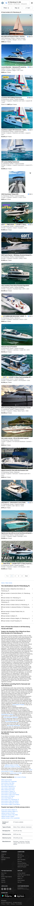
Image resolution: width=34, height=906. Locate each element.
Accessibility (19, 904)
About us (3, 854)
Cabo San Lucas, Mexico (24, 875)
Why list (20, 857)
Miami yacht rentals (6, 779)
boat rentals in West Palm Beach (10, 801)
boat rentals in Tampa (7, 714)
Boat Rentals (21, 856)
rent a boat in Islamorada (8, 788)
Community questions (23, 865)
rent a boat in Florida (20, 777)
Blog (2, 856)
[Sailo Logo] (2, 3)
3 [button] (18, 576)
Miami (2, 875)
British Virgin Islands (6, 876)
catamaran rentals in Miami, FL (9, 811)
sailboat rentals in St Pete (11, 765)
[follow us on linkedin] (10, 889)
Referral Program (22, 866)
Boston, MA (21, 876)
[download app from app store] (19, 896)
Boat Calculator (21, 859)
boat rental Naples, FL (7, 798)
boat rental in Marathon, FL (8, 786)
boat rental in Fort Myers (7, 796)
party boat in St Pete (15, 773)
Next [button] (26, 576)
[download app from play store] (7, 896)
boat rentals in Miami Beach (8, 793)
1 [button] (11, 576)
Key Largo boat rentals (7, 784)
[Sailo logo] (3, 900)
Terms (7, 904)
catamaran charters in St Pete (12, 766)
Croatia (3, 878)
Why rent (20, 854)
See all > (3, 882)
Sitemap (13, 904)
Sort (28, 8)
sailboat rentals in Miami (7, 816)
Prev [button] (7, 576)
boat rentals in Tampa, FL (8, 791)
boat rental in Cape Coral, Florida (10, 794)
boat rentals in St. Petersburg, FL (10, 799)
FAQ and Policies (5, 857)
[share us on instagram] (8, 889)
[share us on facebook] (5, 889)
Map (16, 8)
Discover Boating (22, 863)
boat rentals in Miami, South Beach (10, 804)
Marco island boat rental (7, 789)
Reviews (20, 861)
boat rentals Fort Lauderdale (9, 781)
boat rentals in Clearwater (11, 717)
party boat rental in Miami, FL (9, 809)
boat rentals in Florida (18, 704)
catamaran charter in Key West (9, 814)
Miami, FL (20, 878)
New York (3, 873)
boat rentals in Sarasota (11, 721)
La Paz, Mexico (21, 873)
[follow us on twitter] (2, 889)
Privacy (3, 904)
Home (2, 583)
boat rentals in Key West (13, 725)
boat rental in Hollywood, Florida (10, 802)
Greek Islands (21, 880)
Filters (5, 8)
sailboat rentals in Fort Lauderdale (10, 818)
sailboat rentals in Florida (8, 813)
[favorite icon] (30, 16)
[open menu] (32, 3)
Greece (3, 880)
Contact (3, 859)
